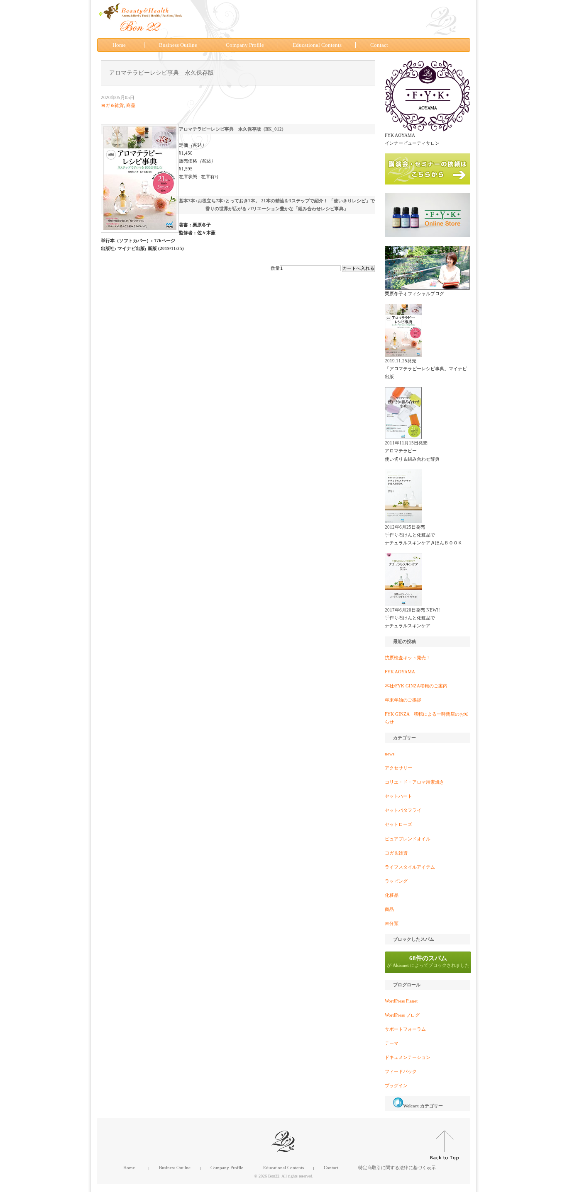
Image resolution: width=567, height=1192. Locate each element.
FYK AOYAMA (400, 671)
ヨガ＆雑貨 (112, 105)
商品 (130, 105)
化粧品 (391, 895)
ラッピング (396, 881)
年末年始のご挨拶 (403, 699)
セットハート (398, 796)
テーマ (391, 1043)
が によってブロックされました (428, 961)
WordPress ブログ (402, 1014)
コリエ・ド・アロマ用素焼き (414, 781)
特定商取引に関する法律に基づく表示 (397, 1167)
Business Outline (178, 45)
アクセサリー (398, 767)
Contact (379, 45)
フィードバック (401, 1071)
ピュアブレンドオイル (407, 838)
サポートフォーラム (405, 1029)
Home (119, 45)
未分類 (391, 923)
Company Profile (245, 45)
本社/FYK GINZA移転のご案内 (416, 685)
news (389, 753)
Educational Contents (317, 45)
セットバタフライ (403, 810)
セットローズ (398, 824)
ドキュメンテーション (407, 1057)
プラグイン (396, 1085)
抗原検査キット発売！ (407, 657)
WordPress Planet (401, 1000)
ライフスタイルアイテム (410, 866)
